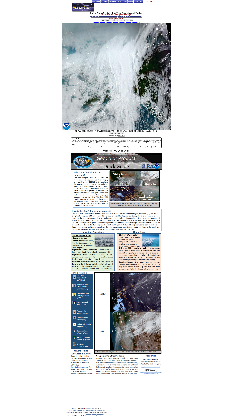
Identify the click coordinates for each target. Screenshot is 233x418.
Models (119, 1)
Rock (121, 20)
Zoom (131, 20)
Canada (125, 1)
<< (124, 20)
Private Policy (72, 410)
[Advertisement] (128, 7)
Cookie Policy (101, 410)
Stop (103, 20)
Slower (107, 20)
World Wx (130, 1)
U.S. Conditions (96, 1)
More (141, 1)
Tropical (136, 1)
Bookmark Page (90, 408)
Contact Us (75, 408)
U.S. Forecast (104, 1)
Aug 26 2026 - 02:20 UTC (116, 133)
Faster (112, 20)
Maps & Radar (112, 1)
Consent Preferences (91, 410)
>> (127, 20)
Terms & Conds (81, 410)
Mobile (82, 408)
